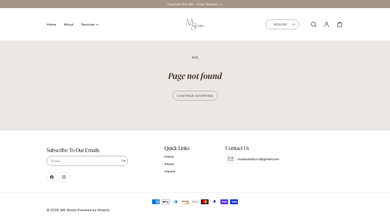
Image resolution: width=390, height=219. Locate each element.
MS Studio (69, 210)
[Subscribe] (123, 161)
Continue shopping (195, 96)
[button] (89, 24)
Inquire (170, 171)
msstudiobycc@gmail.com (258, 159)
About (169, 164)
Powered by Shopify (94, 210)
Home (169, 156)
